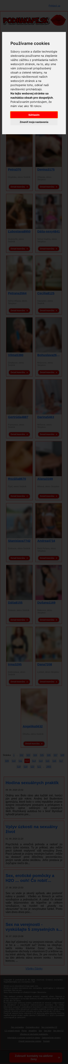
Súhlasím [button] (34, 114)
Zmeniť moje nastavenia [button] (34, 121)
